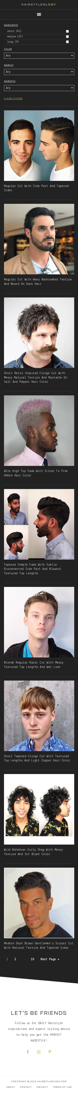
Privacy (42, 1087)
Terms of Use (62, 1087)
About (10, 1087)
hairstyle (39, 4)
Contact (26, 1087)
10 (32, 959)
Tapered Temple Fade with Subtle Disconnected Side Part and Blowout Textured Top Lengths (32, 569)
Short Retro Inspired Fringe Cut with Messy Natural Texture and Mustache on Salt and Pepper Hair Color (35, 378)
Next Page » (50, 959)
